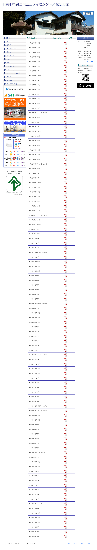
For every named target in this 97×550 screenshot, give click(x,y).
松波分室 (8, 52)
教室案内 (8, 63)
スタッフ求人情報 (11, 84)
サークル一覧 (9, 70)
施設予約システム (11, 45)
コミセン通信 (9, 66)
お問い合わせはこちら (85, 65)
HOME (7, 38)
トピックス (9, 41)
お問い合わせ (76, 543)
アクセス (8, 77)
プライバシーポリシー (86, 543)
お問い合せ (9, 80)
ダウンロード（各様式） (13, 73)
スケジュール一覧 (11, 48)
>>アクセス (90, 61)
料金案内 (8, 59)
